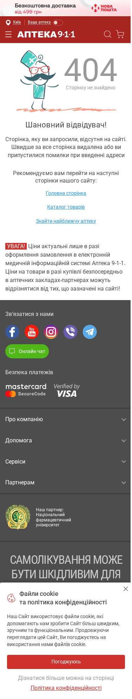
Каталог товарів (66, 207)
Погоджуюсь (126, 588)
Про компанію (24, 419)
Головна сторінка (66, 193)
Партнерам (19, 482)
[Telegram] (90, 332)
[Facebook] (12, 332)
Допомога (18, 440)
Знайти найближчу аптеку (66, 221)
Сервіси (15, 461)
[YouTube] (32, 332)
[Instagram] (51, 332)
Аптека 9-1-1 (46, 34)
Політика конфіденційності (66, 688)
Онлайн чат (32, 351)
